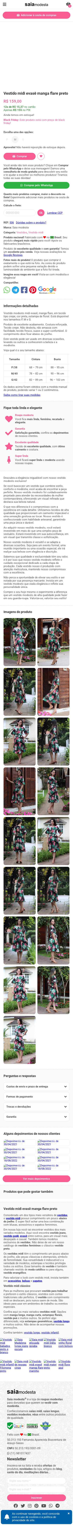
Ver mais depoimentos (36, 1178)
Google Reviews (13, 255)
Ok (41, 212)
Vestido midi (35, 232)
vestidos (62, 1215)
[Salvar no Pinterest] (32, 290)
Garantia (11, 1116)
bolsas (26, 1280)
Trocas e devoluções (18, 1106)
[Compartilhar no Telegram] (15, 290)
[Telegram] (57, 1506)
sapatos (37, 1280)
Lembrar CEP (55, 212)
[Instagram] (30, 1506)
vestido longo (61, 1321)
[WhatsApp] (51, 1506)
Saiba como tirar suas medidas (22, 395)
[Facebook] (16, 1506)
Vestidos (21, 232)
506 (12, 222)
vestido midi (13, 1218)
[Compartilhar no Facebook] (24, 290)
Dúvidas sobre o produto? (31, 222)
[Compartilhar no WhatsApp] (7, 290)
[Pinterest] (36, 1506)
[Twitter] (23, 1506)
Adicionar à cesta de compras (38, 15)
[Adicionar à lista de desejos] (40, 156)
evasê (23, 1236)
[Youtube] (43, 1506)
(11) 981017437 (20, 1453)
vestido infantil (50, 1332)
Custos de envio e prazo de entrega (27, 1086)
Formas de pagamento (19, 1096)
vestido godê (11, 1236)
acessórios (14, 1280)
